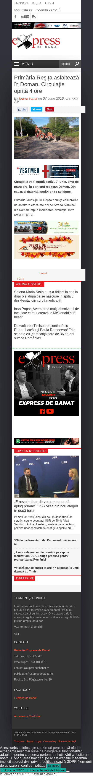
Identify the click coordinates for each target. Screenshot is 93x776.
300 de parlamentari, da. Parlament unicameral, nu (45, 542)
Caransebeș (23, 9)
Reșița (36, 3)
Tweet (43, 273)
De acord (53, 765)
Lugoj (49, 3)
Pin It (20, 279)
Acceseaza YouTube (27, 716)
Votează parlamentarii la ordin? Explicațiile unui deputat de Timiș (46, 569)
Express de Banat (25, 698)
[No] (68, 771)
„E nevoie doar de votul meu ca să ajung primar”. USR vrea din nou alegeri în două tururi (46, 506)
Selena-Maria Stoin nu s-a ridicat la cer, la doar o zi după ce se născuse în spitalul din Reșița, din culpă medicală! (46, 296)
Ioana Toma (28, 98)
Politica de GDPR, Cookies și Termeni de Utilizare (33, 770)
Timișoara (21, 3)
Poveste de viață (48, 9)
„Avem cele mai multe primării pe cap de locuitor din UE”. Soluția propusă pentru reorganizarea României (41, 556)
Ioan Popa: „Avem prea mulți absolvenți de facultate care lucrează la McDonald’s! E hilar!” (46, 313)
